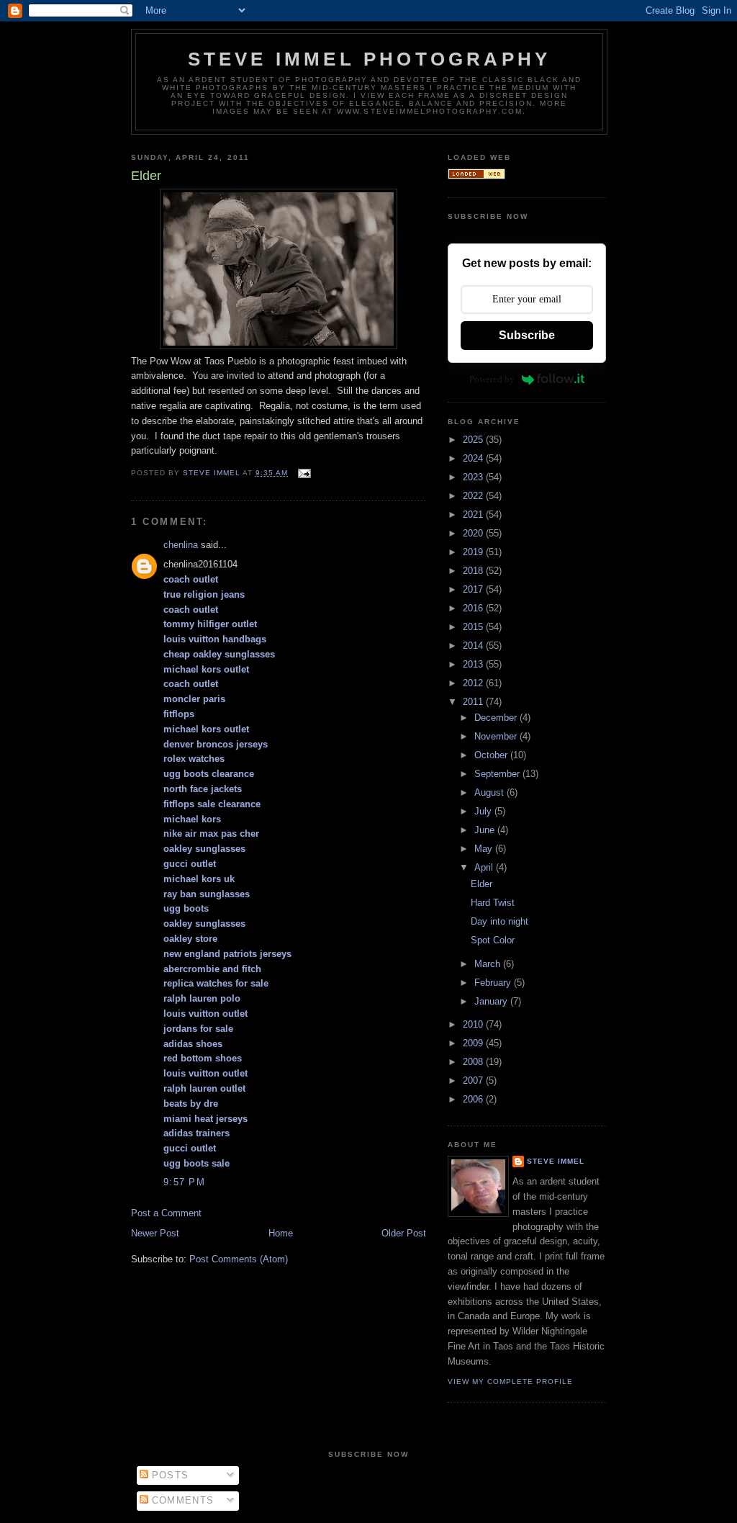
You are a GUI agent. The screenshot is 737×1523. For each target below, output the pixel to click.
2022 (474, 495)
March (488, 963)
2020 (474, 533)
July (484, 811)
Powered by (492, 379)
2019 (474, 552)
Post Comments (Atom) (238, 1259)
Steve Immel (555, 1161)
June (485, 830)
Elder (481, 884)
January (492, 1001)
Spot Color (493, 940)
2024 (474, 458)
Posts (168, 1475)
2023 (474, 477)
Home (280, 1233)
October (492, 755)
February (494, 982)
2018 (474, 570)
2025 (474, 439)
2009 (474, 1043)
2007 (474, 1080)
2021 (474, 514)
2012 (474, 683)
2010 (474, 1024)
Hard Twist (493, 902)
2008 (474, 1061)
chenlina (180, 544)
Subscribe (527, 335)
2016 (474, 608)
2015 (474, 626)
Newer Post (155, 1233)
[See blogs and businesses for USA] (476, 176)
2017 (474, 589)
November (497, 736)
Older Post (403, 1233)
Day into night (499, 921)
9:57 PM (184, 1182)
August (490, 792)
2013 (474, 664)
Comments (181, 1500)
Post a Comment (166, 1213)
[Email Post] (303, 473)
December (497, 717)
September (498, 773)
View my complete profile (510, 1381)
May (484, 848)
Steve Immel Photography (369, 59)
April (485, 867)
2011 (474, 701)
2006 (474, 1099)
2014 (474, 645)
